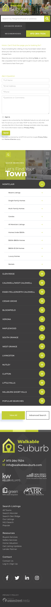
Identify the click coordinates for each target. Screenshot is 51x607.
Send (5, 133)
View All (13, 415)
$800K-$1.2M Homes (16, 248)
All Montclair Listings (16, 224)
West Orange (9, 346)
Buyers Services (10, 537)
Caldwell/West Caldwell (17, 283)
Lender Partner (10, 549)
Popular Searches (13, 401)
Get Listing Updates (12, 546)
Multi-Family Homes (16, 208)
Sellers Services (10, 540)
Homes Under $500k (16, 232)
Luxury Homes (14, 256)
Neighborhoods (13, 34)
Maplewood (9, 328)
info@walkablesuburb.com (24, 465)
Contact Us (8, 561)
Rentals (11, 264)
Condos (11, 216)
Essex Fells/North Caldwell (18, 292)
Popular (6, 525)
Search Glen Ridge (11, 516)
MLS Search (8, 522)
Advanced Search (13, 26)
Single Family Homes (16, 201)
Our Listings (8, 519)
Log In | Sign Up (10, 564)
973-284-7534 (38, 34)
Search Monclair (10, 513)
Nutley (6, 365)
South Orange (10, 337)
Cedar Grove (9, 301)
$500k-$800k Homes (16, 240)
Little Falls (8, 383)
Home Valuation (10, 543)
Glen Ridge (8, 274)
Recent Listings (14, 193)
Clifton (6, 374)
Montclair (8, 184)
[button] (47, 19)
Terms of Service (10, 139)
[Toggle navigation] (46, 7)
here (36, 58)
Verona (6, 319)
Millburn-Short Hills (14, 392)
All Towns (7, 510)
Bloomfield (9, 310)
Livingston (8, 355)
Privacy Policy (29, 128)
